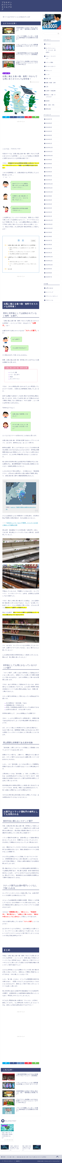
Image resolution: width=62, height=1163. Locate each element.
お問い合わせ (49, 288)
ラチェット (49, 70)
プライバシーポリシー (52, 296)
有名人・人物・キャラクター (51, 95)
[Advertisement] (20, 134)
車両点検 (48, 109)
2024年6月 (49, 123)
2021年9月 (49, 232)
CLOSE (33, 240)
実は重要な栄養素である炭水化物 (19, 253)
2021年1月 (49, 252)
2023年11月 (49, 151)
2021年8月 (49, 236)
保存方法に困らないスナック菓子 (19, 261)
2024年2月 (49, 139)
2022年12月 (49, 184)
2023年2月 (49, 179)
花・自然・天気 (6, 73)
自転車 (47, 100)
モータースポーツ (51, 66)
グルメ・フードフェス (51, 57)
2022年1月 (49, 216)
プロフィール (49, 300)
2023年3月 (49, 175)
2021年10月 (49, 228)
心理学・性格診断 (51, 90)
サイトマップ (49, 292)
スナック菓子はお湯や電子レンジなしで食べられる (23, 264)
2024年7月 (49, 119)
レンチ (47, 74)
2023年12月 (49, 147)
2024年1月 (49, 143)
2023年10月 (49, 155)
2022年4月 (49, 204)
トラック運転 (49, 62)
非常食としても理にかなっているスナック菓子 (22, 251)
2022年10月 (49, 192)
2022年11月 (49, 188)
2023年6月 (49, 171)
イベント (48, 44)
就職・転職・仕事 (51, 82)
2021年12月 (49, 220)
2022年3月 (49, 208)
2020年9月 (49, 268)
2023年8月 (49, 163)
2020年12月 (49, 256)
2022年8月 (49, 196)
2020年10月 (49, 264)
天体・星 (48, 78)
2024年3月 (49, 135)
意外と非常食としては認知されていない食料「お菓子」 (23, 248)
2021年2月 (49, 248)
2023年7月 (49, 167)
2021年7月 (49, 240)
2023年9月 (49, 159)
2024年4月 (49, 131)
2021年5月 (49, 244)
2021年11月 (49, 224)
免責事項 (18, 1161)
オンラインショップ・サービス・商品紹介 (51, 50)
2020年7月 (49, 277)
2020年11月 (49, 260)
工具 (47, 86)
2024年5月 (49, 127)
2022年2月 (49, 212)
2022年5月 (49, 200)
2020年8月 (49, 272)
